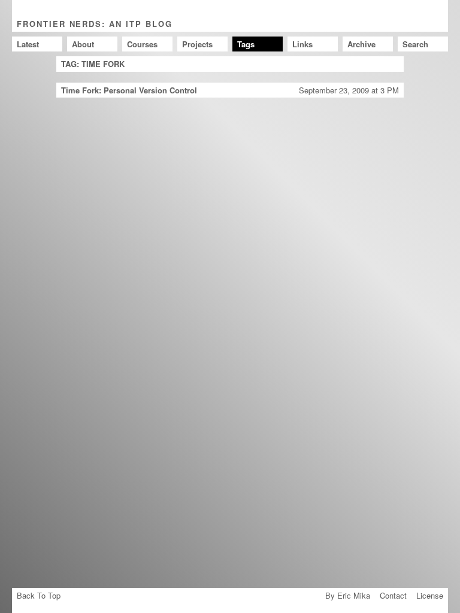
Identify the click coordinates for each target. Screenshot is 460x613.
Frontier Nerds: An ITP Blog (94, 23)
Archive (361, 44)
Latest (28, 44)
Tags (246, 44)
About (83, 44)
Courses (142, 44)
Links (302, 44)
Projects (197, 44)
